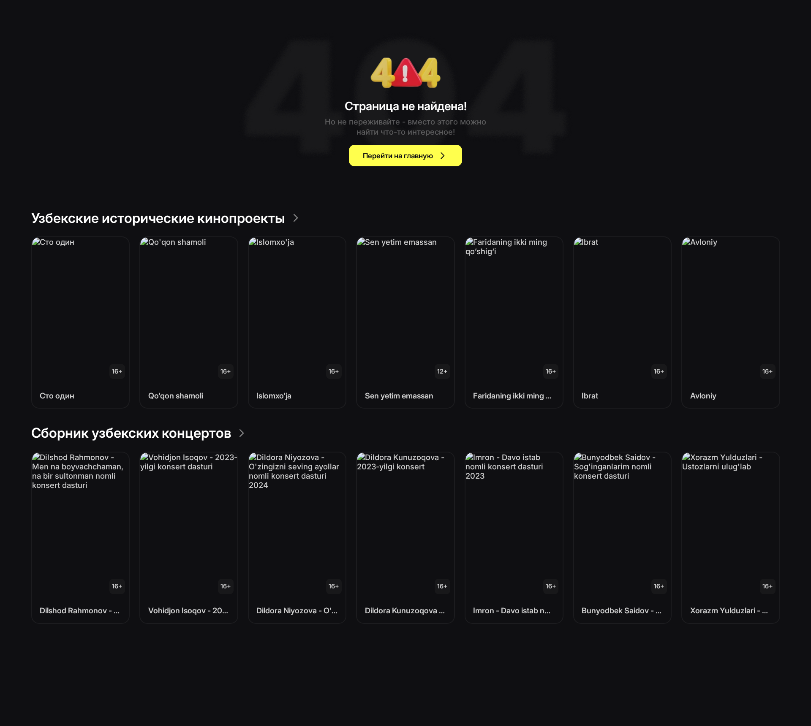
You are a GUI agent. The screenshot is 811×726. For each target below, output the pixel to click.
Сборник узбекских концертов (131, 433)
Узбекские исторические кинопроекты (158, 218)
